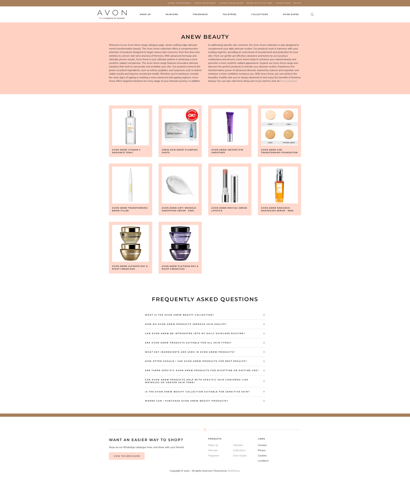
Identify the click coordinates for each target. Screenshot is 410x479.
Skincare (213, 450)
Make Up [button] (145, 14)
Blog (297, 3)
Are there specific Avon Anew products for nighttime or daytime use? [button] (202, 370)
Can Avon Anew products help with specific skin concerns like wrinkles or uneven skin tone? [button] (196, 381)
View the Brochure (127, 456)
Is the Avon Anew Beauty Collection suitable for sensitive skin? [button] (197, 391)
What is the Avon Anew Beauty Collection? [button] (179, 315)
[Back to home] (112, 14)
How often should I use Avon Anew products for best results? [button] (196, 361)
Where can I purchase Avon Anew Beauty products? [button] (186, 401)
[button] (312, 14)
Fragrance (213, 455)
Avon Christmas (179, 3)
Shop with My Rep (260, 3)
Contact (262, 445)
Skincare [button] (172, 14)
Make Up (213, 445)
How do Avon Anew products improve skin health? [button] (186, 324)
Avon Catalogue (231, 3)
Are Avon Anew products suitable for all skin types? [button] (188, 342)
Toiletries (238, 445)
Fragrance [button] (200, 14)
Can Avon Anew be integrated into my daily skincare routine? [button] (195, 333)
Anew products (288, 81)
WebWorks (233, 470)
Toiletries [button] (230, 14)
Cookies (262, 455)
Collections (259, 14)
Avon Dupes (291, 14)
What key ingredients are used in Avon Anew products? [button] (190, 352)
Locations (283, 3)
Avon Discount (205, 3)
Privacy (262, 450)
